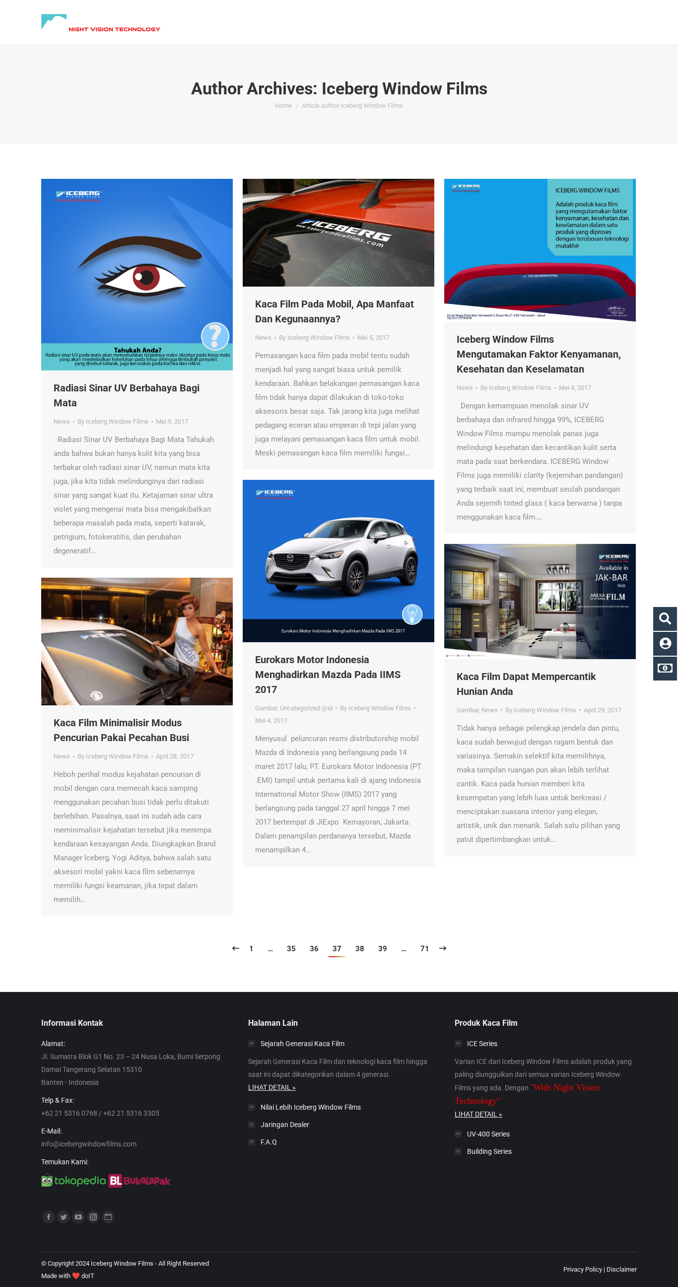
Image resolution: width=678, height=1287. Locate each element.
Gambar (266, 708)
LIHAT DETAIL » (272, 1087)
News (62, 421)
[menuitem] (249, 22)
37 (337, 948)
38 (359, 948)
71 (424, 948)
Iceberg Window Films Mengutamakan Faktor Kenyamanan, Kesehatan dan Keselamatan (539, 354)
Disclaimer (622, 1269)
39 (382, 948)
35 (291, 948)
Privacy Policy (582, 1269)
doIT (87, 1276)
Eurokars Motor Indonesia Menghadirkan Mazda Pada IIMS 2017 (328, 674)
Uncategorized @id (306, 708)
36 (314, 948)
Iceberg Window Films (404, 88)
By (112, 421)
